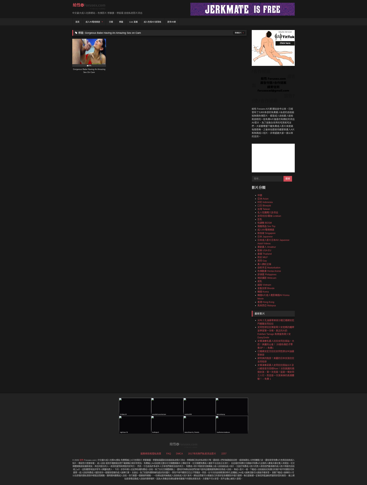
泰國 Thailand (264, 254)
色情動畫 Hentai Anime (269, 271)
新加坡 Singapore (266, 233)
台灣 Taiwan (263, 209)
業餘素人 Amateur (266, 247)
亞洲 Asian (263, 199)
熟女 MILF (262, 257)
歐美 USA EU (264, 250)
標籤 (121, 22)
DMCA (179, 453)
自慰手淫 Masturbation (268, 267)
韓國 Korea (263, 292)
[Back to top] (358, 476)
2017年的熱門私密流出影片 (202, 453)
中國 (259, 195)
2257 (224, 453)
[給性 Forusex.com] (89, 6)
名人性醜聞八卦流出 (267, 212)
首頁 (77, 22)
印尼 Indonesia (265, 202)
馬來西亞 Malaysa (266, 305)
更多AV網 (171, 22)
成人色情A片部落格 (152, 22)
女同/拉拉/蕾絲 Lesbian (269, 216)
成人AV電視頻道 (93, 22)
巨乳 (259, 219)
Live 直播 (133, 22)
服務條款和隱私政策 (150, 453)
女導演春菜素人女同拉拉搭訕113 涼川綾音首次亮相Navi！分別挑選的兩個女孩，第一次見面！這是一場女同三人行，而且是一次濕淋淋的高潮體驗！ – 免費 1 (275, 372)
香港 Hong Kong (265, 302)
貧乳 (259, 281)
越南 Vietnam (264, 285)
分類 (111, 22)
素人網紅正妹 (264, 264)
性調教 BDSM (264, 223)
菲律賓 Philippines (266, 274)
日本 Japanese (265, 236)
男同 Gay (262, 261)
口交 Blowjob (264, 205)
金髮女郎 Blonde (266, 288)
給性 (82, 460)
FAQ (168, 453)
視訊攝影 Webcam (266, 278)
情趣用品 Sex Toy (266, 226)
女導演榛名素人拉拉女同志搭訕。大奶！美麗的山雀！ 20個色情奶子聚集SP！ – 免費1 (275, 344)
